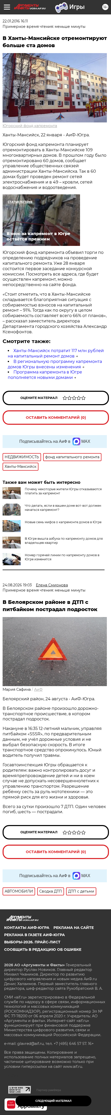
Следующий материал (53, 1101)
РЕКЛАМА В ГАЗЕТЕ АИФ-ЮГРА (34, 935)
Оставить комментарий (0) (56, 417)
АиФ (38, 689)
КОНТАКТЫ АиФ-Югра (26, 927)
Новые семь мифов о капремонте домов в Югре (63, 522)
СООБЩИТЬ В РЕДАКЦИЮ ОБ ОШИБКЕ (42, 949)
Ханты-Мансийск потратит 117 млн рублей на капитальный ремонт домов (56, 353)
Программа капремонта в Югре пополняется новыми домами (45, 375)
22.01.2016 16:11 (15, 21)
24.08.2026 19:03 (17, 585)
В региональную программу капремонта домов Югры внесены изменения (55, 364)
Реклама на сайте (73, 927)
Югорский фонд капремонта (30, 125)
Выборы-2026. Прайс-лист (32, 942)
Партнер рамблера (48, 1090)
